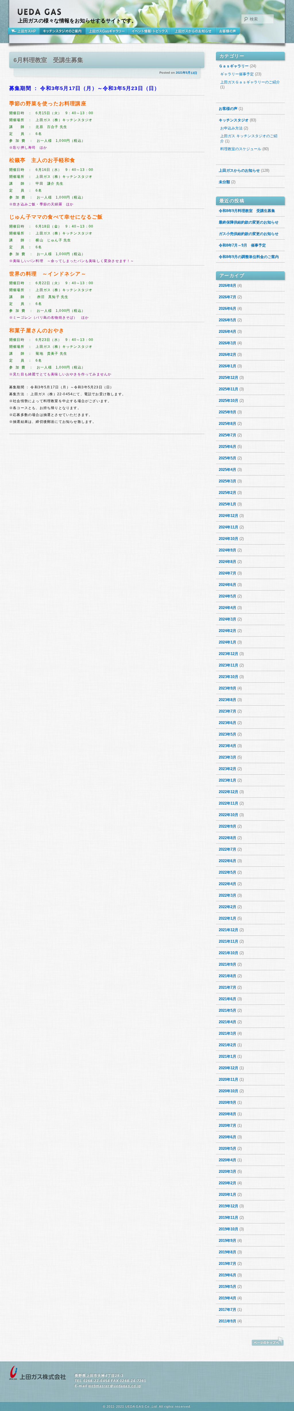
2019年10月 (228, 1229)
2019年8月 (227, 1252)
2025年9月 (227, 412)
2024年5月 (227, 596)
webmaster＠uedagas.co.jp (114, 1386)
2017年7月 (227, 1309)
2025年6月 (227, 446)
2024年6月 (227, 585)
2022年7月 (227, 849)
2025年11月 (228, 389)
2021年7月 (227, 987)
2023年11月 (228, 665)
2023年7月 (227, 711)
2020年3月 (227, 1171)
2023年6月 (227, 723)
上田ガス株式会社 (37, 1373)
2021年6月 (227, 999)
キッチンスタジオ (234, 120)
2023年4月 (227, 746)
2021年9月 (227, 964)
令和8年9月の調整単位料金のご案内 (249, 257)
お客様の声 (228, 31)
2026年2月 (227, 354)
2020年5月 (227, 1148)
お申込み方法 (231, 128)
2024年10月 (228, 538)
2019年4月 (227, 1298)
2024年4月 (227, 608)
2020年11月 (228, 1079)
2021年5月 (227, 1010)
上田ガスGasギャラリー (107, 31)
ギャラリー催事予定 (237, 74)
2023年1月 (227, 780)
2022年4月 (227, 884)
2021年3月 (227, 1033)
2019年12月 (228, 1206)
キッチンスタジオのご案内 (63, 31)
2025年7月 (227, 435)
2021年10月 (228, 953)
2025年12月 (228, 377)
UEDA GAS (39, 12)
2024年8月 (227, 562)
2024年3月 (227, 619)
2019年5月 (227, 1286)
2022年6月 (227, 861)
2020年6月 (227, 1137)
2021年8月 (227, 976)
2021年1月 (227, 1056)
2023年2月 (227, 769)
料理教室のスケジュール (240, 149)
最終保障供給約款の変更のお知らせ (248, 222)
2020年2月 (227, 1183)
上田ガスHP (24, 31)
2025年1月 (227, 504)
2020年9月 (227, 1102)
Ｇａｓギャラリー (234, 66)
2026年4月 (227, 331)
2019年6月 (227, 1275)
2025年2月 (227, 492)
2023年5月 (227, 734)
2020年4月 (227, 1160)
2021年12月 (228, 930)
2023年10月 (228, 677)
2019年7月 (227, 1263)
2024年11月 (228, 527)
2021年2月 (227, 1045)
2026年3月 (227, 343)
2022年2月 (227, 907)
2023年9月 (227, 688)
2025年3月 (227, 481)
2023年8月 (227, 700)
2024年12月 (228, 515)
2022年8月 (227, 838)
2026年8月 (227, 285)
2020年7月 (227, 1125)
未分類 (224, 182)
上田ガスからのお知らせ (193, 31)
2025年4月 (227, 469)
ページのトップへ (267, 1341)
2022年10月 (228, 815)
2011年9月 (227, 1321)
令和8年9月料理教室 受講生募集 (247, 211)
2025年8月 (227, 423)
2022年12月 (228, 792)
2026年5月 (227, 320)
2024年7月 (227, 573)
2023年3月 (227, 757)
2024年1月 (227, 642)
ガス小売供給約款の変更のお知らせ (248, 234)
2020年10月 (228, 1091)
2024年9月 (227, 550)
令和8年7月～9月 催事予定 (242, 245)
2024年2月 (227, 631)
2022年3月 (227, 895)
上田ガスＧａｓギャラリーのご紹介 (250, 82)
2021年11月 (228, 941)
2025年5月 (227, 458)
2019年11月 (228, 1217)
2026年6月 (227, 308)
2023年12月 (228, 654)
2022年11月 (228, 803)
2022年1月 (227, 918)
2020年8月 (227, 1114)
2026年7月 (227, 297)
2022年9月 (227, 826)
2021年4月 (227, 1022)
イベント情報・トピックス (149, 31)
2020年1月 (227, 1194)
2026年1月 (227, 366)
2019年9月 (227, 1240)
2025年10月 (228, 400)
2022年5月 (227, 872)
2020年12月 (228, 1068)
